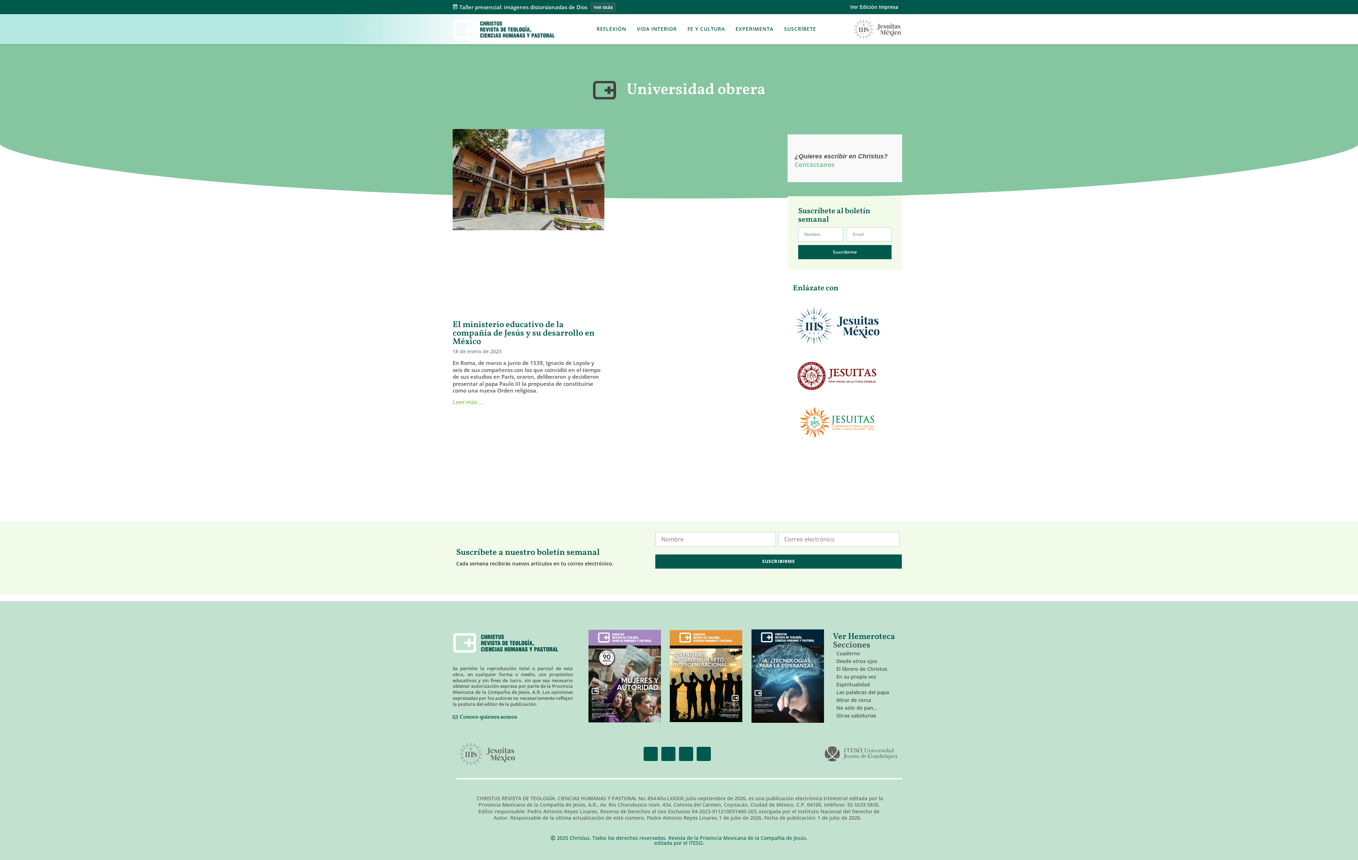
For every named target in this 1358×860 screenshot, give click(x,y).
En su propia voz (856, 676)
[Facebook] (651, 754)
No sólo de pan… (856, 707)
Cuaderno (848, 653)
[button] (828, 29)
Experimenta (754, 28)
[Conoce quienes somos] (455, 717)
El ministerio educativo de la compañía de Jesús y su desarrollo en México (523, 333)
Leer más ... (468, 402)
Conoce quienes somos (488, 717)
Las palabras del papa (862, 692)
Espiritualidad (853, 684)
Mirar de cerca (853, 700)
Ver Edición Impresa (874, 7)
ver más (603, 7)
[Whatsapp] (686, 754)
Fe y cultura (706, 28)
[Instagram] (668, 754)
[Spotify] (704, 754)
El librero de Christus (861, 669)
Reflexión (611, 28)
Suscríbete (800, 28)
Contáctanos (815, 164)
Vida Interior (657, 28)
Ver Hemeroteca (865, 637)
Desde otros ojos (856, 661)
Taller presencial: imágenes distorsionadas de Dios (523, 7)
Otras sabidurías (856, 715)
